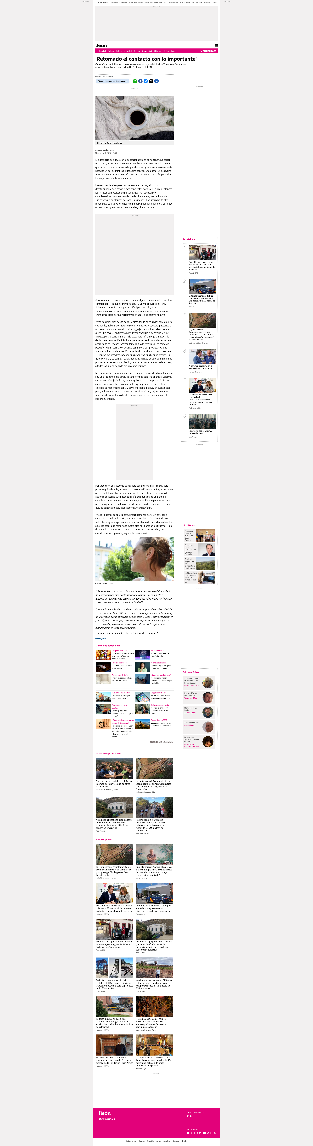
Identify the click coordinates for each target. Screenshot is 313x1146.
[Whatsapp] (135, 81)
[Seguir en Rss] (215, 1133)
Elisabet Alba (140, 991)
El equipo (142, 1141)
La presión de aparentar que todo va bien (191, 739)
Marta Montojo (141, 878)
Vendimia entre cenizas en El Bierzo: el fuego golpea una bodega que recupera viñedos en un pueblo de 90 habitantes (154, 984)
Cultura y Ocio (100, 639)
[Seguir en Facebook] (194, 1133)
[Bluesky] (146, 81)
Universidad (147, 51)
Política (111, 51)
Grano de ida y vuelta (196, 2)
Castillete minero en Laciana (136, 2)
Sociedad (128, 51)
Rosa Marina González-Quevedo (191, 745)
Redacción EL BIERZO (104, 789)
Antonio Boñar (189, 713)
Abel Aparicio (101, 831)
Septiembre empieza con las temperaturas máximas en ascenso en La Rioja (190, 563)
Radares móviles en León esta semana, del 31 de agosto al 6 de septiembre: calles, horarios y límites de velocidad (114, 1022)
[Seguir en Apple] (191, 1116)
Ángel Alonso (189, 725)
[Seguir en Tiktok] (208, 1133)
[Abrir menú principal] (216, 45)
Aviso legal (166, 1141)
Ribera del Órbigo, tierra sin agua (191, 694)
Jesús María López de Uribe (146, 792)
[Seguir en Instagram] (200, 1133)
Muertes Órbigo (208, 2)
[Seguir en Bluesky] (188, 1133)
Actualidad (101, 51)
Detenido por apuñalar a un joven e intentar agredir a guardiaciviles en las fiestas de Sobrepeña (114, 944)
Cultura (119, 51)
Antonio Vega (141, 1069)
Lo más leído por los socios (108, 753)
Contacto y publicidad (180, 1141)
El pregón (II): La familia (190, 709)
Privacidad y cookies (154, 1141)
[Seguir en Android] (188, 1116)
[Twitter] (151, 81)
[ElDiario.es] (208, 51)
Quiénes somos (131, 1141)
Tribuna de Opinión (191, 672)
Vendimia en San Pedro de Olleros (153, 2)
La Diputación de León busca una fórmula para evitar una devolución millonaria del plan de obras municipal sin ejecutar (153, 1061)
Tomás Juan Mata (190, 698)
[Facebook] (140, 81)
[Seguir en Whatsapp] (211, 1133)
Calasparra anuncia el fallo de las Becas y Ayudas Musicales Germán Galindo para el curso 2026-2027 (189, 535)
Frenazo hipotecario (184, 2)
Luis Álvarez (100, 991)
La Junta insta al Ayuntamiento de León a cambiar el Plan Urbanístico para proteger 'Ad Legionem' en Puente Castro (153, 785)
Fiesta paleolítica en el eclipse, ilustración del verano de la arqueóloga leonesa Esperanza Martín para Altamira (151, 1022)
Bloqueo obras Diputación (171, 2)
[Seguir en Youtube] (204, 1133)
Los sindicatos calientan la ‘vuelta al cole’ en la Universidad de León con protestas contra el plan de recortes (114, 908)
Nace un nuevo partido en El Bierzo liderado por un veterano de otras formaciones (114, 784)
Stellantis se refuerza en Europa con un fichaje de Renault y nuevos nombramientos (191, 549)
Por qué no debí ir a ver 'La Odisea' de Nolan (200, 432)
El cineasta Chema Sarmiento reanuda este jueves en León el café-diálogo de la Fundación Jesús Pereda (114, 1060)
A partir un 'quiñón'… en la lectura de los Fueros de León (201, 367)
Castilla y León (169, 51)
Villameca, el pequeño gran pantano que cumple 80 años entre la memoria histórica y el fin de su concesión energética (114, 823)
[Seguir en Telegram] (197, 1133)
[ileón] (112, 1113)
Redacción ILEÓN (142, 834)
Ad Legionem (114, 2)
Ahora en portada (104, 839)
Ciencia (137, 51)
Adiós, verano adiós (191, 722)
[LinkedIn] (156, 81)
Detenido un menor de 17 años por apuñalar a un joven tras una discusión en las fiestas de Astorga (153, 908)
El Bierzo (157, 51)
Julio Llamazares (123, 2)
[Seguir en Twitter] (191, 1133)
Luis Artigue (193, 437)
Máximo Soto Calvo (195, 372)
